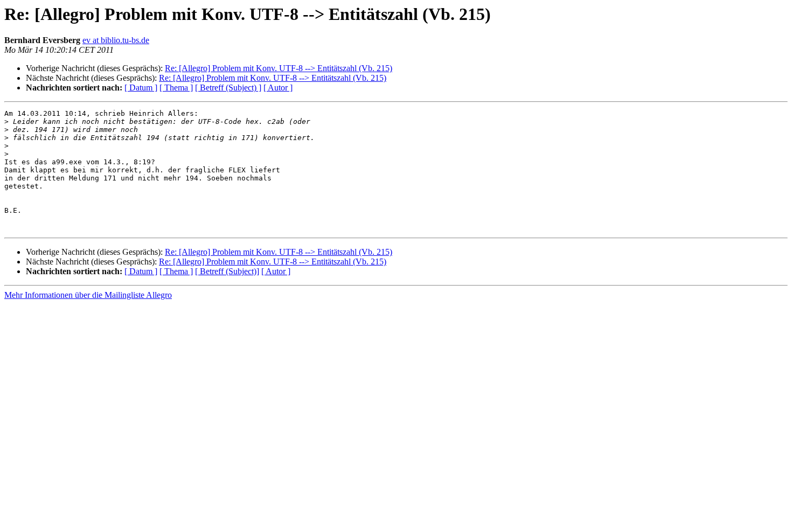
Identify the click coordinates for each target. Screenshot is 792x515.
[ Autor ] (278, 87)
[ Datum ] (140, 87)
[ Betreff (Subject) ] (228, 87)
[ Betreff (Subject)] (227, 271)
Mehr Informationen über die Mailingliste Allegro (88, 295)
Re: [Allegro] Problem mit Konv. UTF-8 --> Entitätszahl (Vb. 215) (278, 68)
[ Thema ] (176, 87)
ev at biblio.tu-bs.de (115, 40)
